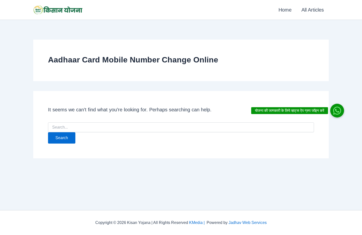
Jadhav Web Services (248, 222)
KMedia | (198, 222)
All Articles (312, 10)
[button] (337, 111)
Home (285, 10)
